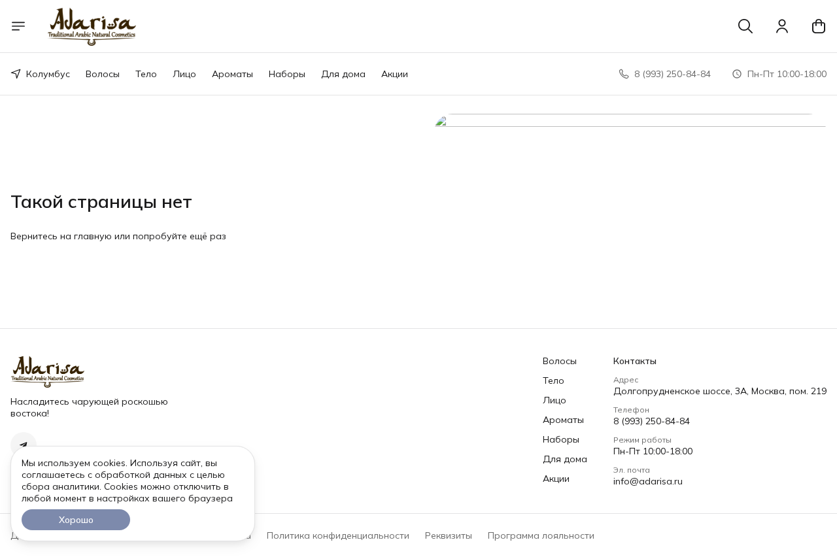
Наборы (287, 74)
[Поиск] (745, 26)
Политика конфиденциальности (338, 535)
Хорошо (76, 520)
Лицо (184, 74)
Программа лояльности (541, 535)
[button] (23, 445)
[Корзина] (819, 26)
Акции (394, 74)
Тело (146, 74)
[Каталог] (18, 26)
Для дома (343, 74)
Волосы (103, 74)
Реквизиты (448, 535)
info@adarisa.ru (648, 481)
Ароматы (232, 74)
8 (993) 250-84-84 (651, 421)
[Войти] (782, 26)
